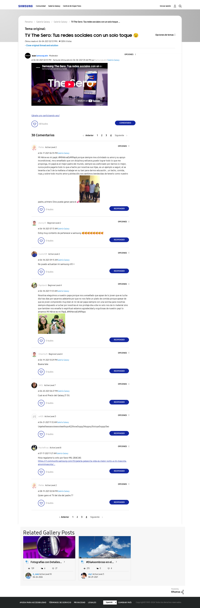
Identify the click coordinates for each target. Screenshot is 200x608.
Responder (119, 208)
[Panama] (25, 6)
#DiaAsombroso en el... (100, 562)
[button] (131, 54)
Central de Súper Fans (72, 6)
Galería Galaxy (54, 6)
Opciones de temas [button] (164, 35)
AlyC (90, 574)
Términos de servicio (60, 602)
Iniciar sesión (165, 6)
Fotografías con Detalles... (46, 562)
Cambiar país (125, 602)
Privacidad (79, 602)
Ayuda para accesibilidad (33, 602)
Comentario (125, 123)
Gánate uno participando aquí (45, 115)
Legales (92, 602)
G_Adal (36, 574)
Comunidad (41, 6)
